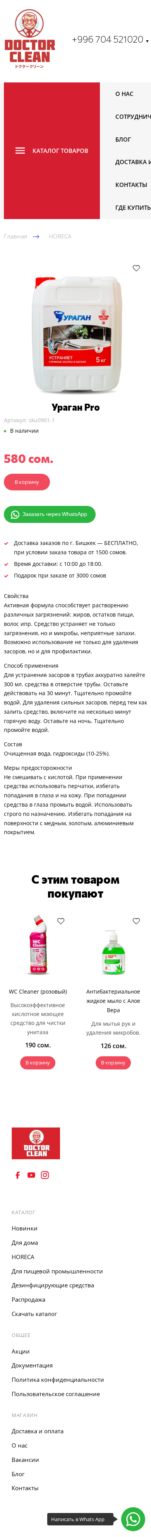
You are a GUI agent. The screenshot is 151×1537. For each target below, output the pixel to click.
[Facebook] (18, 1175)
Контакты (131, 184)
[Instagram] (45, 1175)
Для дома (25, 1242)
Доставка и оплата (37, 1431)
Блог (123, 139)
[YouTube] (31, 1175)
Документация (32, 1365)
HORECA (60, 236)
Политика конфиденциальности (58, 1379)
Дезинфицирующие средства (53, 1285)
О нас (124, 94)
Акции (21, 1351)
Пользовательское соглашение (56, 1394)
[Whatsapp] (133, 1519)
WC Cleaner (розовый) (38, 991)
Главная (15, 236)
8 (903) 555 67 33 (38, 1194)
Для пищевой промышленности (57, 1271)
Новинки (25, 1228)
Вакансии (25, 1459)
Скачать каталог (34, 1314)
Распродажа (28, 1299)
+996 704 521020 (110, 39)
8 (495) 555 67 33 (38, 1184)
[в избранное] (136, 268)
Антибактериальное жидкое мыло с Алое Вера (113, 1001)
